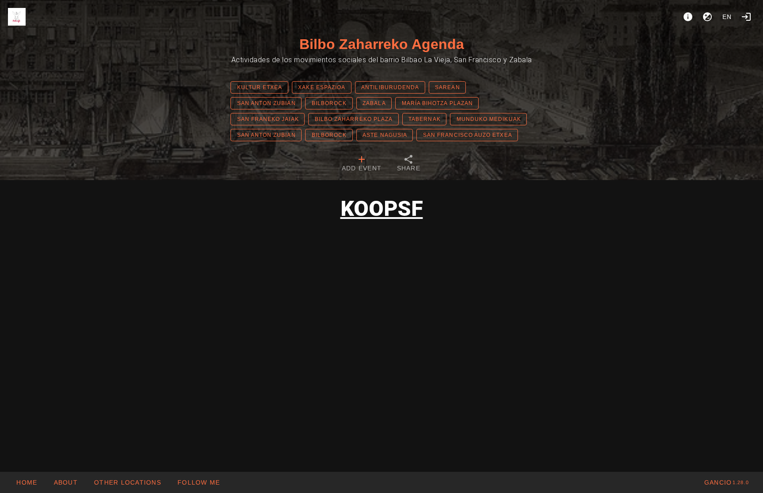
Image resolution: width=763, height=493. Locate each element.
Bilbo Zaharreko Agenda (381, 44)
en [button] (727, 16)
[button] (127, 482)
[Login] (746, 16)
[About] (688, 16)
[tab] (362, 164)
